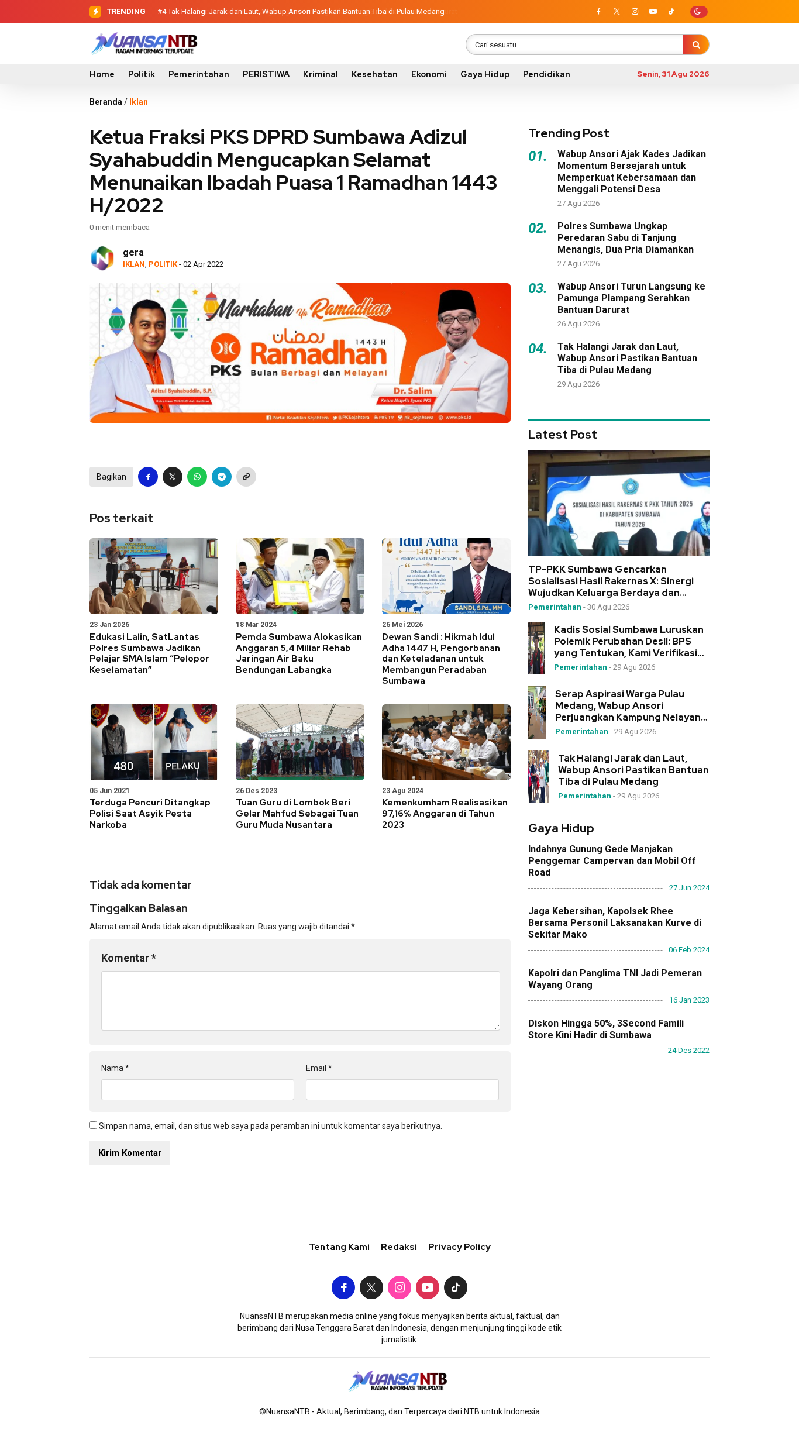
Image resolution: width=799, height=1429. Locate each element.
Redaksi (399, 1247)
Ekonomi (429, 74)
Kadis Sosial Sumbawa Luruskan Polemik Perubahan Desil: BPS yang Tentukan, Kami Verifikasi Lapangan (629, 642)
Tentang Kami (339, 1247)
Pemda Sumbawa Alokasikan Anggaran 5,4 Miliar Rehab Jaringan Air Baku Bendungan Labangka (299, 653)
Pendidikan (546, 74)
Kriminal (320, 74)
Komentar (128, 958)
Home (102, 74)
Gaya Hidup (484, 74)
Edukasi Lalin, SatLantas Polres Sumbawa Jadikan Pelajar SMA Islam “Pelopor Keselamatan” (149, 653)
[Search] (696, 44)
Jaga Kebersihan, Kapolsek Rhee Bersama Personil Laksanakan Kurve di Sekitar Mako (614, 923)
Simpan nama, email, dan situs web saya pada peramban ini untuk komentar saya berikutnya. (270, 1126)
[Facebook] (598, 11)
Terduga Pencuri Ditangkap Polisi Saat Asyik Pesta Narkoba (150, 814)
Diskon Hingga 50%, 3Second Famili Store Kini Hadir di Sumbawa (606, 1029)
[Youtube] (652, 11)
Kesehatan (375, 74)
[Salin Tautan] (246, 477)
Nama (115, 1068)
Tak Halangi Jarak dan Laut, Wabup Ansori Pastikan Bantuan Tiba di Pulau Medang (306, 11)
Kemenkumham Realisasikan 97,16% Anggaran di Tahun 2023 (445, 814)
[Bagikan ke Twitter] (172, 477)
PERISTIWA (266, 74)
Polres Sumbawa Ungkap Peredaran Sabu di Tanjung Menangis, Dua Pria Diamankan (625, 238)
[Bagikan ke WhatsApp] (197, 477)
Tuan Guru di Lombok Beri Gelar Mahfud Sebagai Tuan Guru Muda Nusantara (297, 814)
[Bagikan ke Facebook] (148, 477)
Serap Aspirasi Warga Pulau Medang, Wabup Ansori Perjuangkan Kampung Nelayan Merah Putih (628, 706)
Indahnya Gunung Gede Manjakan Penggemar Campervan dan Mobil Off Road (612, 861)
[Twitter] (616, 11)
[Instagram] (634, 11)
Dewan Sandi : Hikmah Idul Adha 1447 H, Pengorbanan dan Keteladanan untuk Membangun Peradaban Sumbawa (441, 659)
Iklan (138, 101)
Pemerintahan (198, 74)
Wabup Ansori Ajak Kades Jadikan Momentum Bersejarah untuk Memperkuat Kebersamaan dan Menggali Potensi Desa (631, 172)
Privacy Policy (459, 1247)
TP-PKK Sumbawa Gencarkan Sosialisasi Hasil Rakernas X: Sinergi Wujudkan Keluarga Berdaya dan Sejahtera (611, 582)
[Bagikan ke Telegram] (222, 477)
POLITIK (163, 264)
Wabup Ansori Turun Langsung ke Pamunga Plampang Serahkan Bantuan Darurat (631, 298)
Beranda (105, 101)
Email (319, 1068)
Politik (141, 74)
